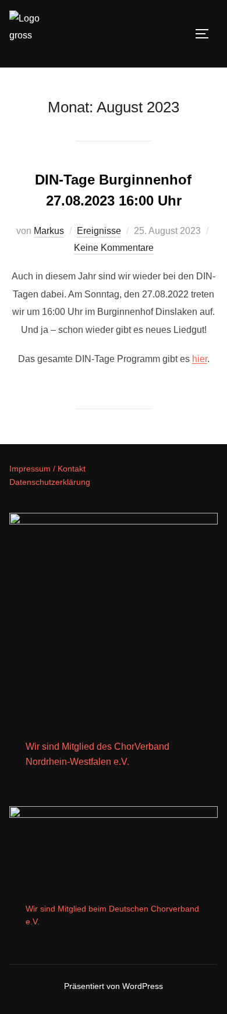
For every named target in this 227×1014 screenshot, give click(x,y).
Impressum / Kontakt (47, 468)
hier (199, 359)
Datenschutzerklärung (49, 482)
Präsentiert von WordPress (113, 986)
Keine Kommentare (114, 248)
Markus (49, 231)
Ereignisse (99, 231)
